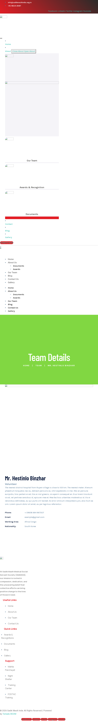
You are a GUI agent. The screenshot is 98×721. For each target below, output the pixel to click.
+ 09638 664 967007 (34, 512)
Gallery (11, 282)
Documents (32, 214)
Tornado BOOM (9, 714)
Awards (16, 269)
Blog (10, 276)
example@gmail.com (34, 517)
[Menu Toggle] (1, 38)
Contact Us (13, 279)
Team (38, 365)
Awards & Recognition (32, 187)
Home (11, 259)
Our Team (32, 160)
